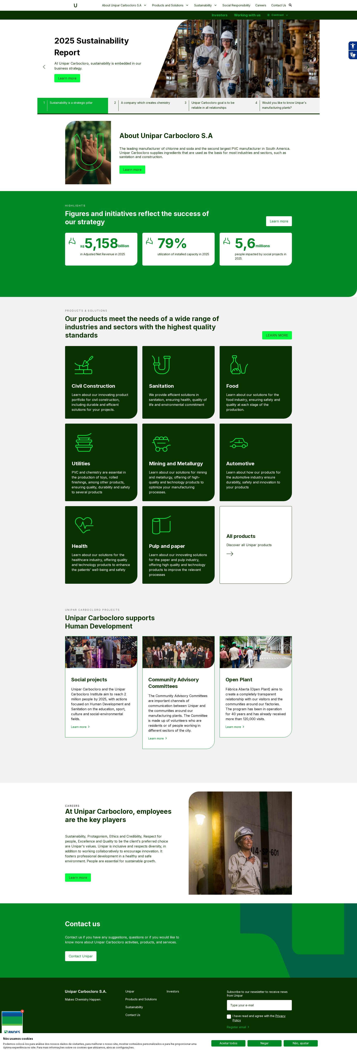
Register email (236, 1027)
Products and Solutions (167, 5)
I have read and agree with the (259, 1018)
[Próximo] (308, 67)
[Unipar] (75, 5)
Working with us (247, 15)
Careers (260, 5)
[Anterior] (44, 67)
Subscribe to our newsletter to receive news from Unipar (257, 993)
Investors (219, 15)
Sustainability (203, 5)
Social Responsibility (236, 5)
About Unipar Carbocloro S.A (121, 5)
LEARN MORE (277, 335)
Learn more (67, 78)
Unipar (129, 991)
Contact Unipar (81, 956)
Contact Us (278, 5)
